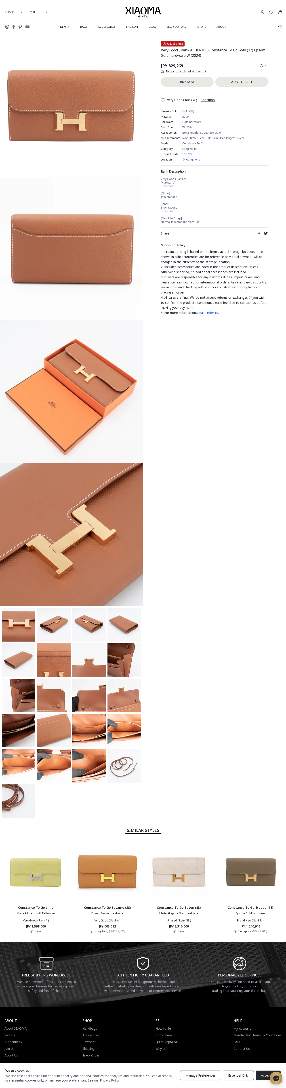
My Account (242, 1028)
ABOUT (221, 27)
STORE (201, 27)
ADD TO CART (241, 82)
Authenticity (13, 1042)
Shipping (88, 1048)
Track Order (90, 1055)
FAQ (236, 1042)
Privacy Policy (110, 1080)
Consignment (165, 1035)
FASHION (132, 27)
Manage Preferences (200, 1075)
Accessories (91, 1035)
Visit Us (9, 1035)
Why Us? (162, 1048)
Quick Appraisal (167, 1042)
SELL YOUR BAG (177, 27)
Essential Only (238, 1075)
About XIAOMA (15, 1028)
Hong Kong (193, 159)
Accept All (268, 1075)
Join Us (9, 1048)
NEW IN (64, 27)
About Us (11, 1055)
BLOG (152, 27)
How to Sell (164, 1028)
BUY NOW (187, 82)
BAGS (83, 27)
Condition (208, 100)
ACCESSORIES (107, 27)
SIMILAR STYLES (143, 830)
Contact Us (241, 1048)
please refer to (207, 313)
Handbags (89, 1028)
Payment (89, 1042)
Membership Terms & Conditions (257, 1035)
